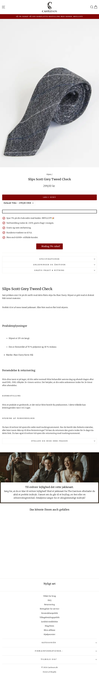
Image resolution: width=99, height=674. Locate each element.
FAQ (49, 600)
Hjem (49, 174)
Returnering (49, 604)
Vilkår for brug (49, 596)
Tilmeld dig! (49, 659)
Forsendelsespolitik (49, 613)
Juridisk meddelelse (49, 622)
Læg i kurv (49, 197)
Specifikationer (49, 259)
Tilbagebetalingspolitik (49, 617)
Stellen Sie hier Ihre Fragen (49, 441)
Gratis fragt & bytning (49, 270)
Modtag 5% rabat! (50, 246)
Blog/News (49, 626)
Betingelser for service (49, 609)
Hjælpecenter (49, 634)
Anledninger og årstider (49, 265)
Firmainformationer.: (49, 651)
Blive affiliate (49, 630)
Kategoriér (49, 643)
